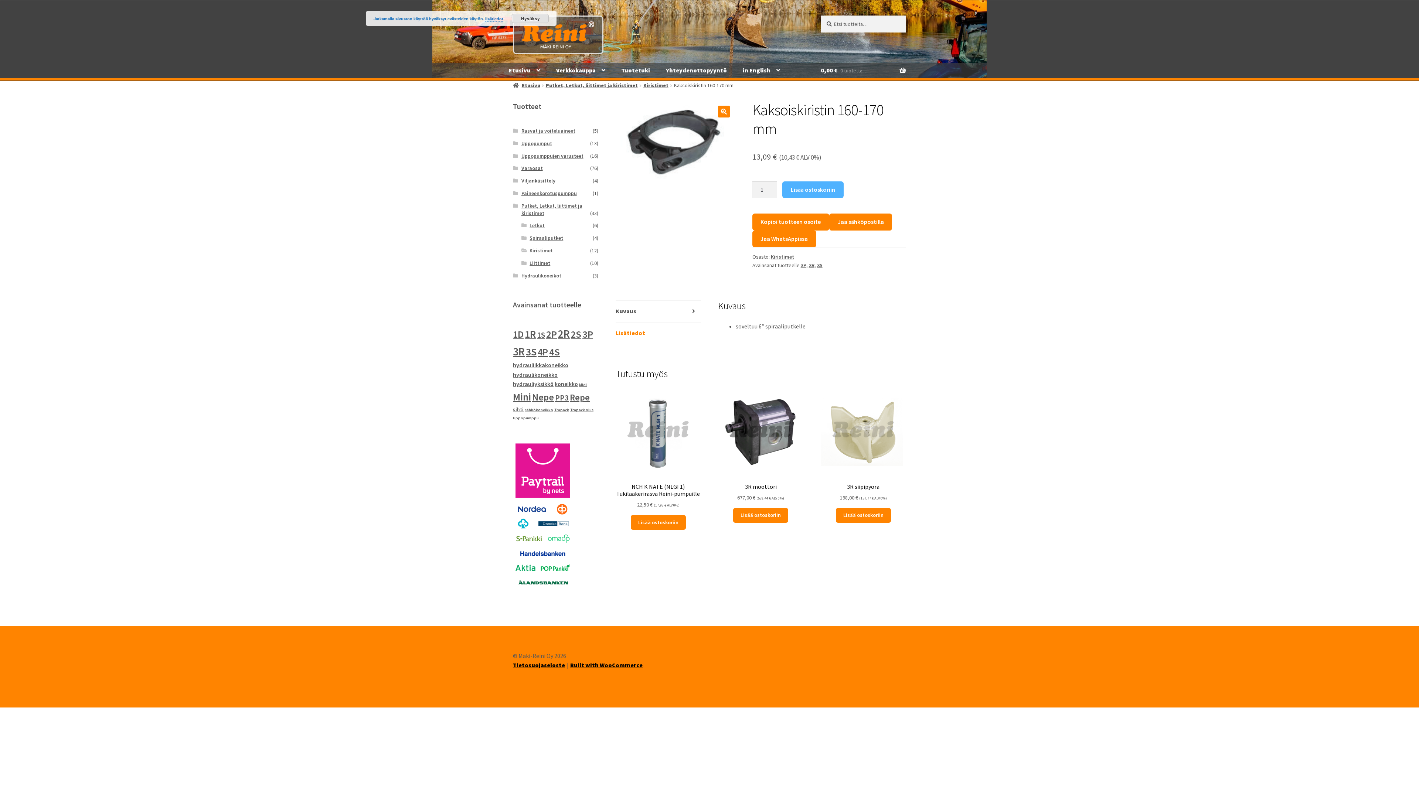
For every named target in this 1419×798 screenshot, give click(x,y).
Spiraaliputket (546, 238)
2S (576, 334)
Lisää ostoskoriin (813, 189)
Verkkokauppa (576, 70)
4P (543, 352)
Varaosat (532, 168)
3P (803, 265)
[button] (724, 111)
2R (564, 334)
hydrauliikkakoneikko (540, 365)
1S (541, 335)
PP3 (562, 397)
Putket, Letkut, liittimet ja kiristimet (592, 85)
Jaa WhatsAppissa (784, 238)
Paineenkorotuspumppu (549, 193)
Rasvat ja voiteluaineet (548, 130)
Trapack (561, 409)
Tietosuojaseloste (539, 665)
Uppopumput (536, 143)
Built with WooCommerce (606, 665)
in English (756, 70)
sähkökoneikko (539, 409)
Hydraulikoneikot (541, 275)
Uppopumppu (526, 418)
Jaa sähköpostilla (861, 221)
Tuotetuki (635, 70)
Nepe (543, 397)
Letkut (537, 225)
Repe (580, 397)
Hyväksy (530, 18)
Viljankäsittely (538, 180)
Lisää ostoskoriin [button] (658, 522)
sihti (518, 409)
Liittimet (540, 263)
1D (518, 334)
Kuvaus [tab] (626, 311)
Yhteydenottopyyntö (696, 70)
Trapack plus (581, 409)
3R (811, 265)
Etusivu (520, 70)
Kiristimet (655, 85)
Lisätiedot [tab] (630, 333)
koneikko (566, 384)
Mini (522, 397)
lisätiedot (494, 18)
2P (551, 334)
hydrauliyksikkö (533, 384)
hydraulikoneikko (535, 374)
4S (554, 352)
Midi (583, 384)
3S (820, 265)
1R (530, 334)
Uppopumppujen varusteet (552, 156)
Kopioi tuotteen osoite (790, 221)
